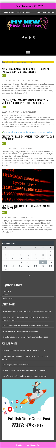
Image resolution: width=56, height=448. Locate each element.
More (3, 76)
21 (35, 262)
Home (5, 295)
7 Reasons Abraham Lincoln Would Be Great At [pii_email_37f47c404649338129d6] (25, 70)
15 (43, 259)
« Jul (28, 276)
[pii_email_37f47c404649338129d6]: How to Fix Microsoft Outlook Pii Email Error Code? (25, 101)
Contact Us (7, 291)
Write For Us (8, 298)
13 (28, 259)
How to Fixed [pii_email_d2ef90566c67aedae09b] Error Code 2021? (26, 207)
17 (6, 262)
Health (4, 212)
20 (28, 262)
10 (6, 259)
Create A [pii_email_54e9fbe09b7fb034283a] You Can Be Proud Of (28, 138)
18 (13, 262)
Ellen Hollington (10, 81)
